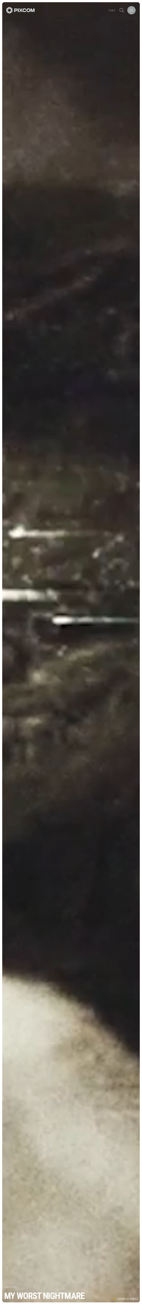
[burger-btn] (131, 10)
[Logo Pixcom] (20, 10)
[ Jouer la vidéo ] (127, 1298)
